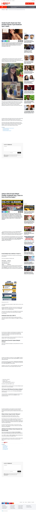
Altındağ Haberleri (28, 505)
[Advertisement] (18, 16)
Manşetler (4, 0)
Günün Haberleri (7, 0)
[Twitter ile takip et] (4, 503)
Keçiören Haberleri (20, 505)
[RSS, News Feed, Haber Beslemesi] (13, 503)
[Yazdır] (9, 41)
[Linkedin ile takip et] (8, 503)
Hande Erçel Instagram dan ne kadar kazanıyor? (8, 128)
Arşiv (10, 0)
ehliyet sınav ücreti (5, 447)
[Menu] (26, 3)
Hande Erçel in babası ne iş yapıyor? (7, 130)
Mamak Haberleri (4, 508)
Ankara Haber (4, 505)
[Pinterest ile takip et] (11, 503)
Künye (23, 502)
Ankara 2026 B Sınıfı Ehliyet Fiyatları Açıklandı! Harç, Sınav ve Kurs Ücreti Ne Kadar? (18, 7)
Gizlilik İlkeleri (29, 502)
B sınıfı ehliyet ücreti (5, 449)
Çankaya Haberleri (12, 505)
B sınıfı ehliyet (4, 445)
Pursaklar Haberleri (12, 508)
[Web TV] (32, 0)
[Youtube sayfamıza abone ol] (6, 503)
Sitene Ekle (13, 0)
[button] (18, 41)
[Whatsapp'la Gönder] (7, 41)
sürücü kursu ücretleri (5, 448)
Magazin (7, 9)
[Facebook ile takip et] (2, 503)
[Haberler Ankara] (6, 3)
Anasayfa (3, 9)
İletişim (26, 502)
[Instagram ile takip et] (9, 503)
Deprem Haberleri (20, 508)
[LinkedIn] (5, 41)
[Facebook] (2, 41)
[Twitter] (4, 41)
